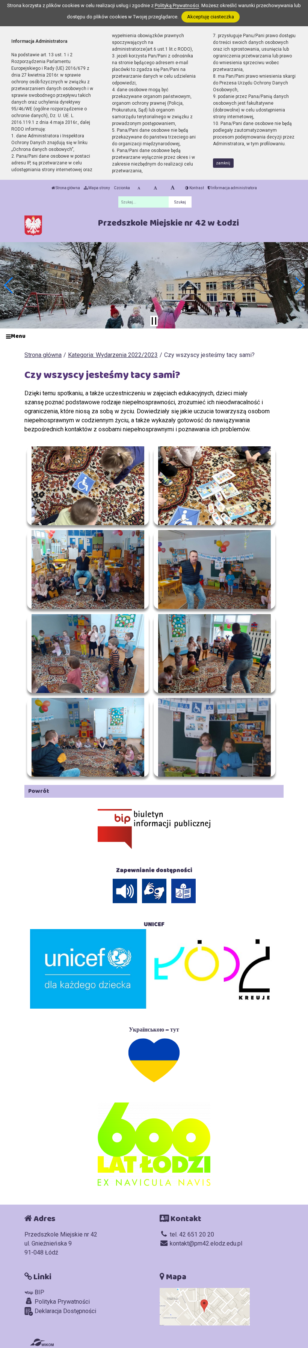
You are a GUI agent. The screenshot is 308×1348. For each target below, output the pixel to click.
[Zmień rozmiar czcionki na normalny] (139, 188)
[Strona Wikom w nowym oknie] (42, 1342)
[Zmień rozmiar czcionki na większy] (155, 188)
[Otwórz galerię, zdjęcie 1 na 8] (88, 485)
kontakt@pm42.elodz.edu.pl (205, 1243)
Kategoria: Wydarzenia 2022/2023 (113, 354)
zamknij (223, 163)
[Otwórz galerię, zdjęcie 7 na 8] (88, 737)
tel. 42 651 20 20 (191, 1234)
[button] (9, 285)
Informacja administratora (233, 188)
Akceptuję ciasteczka (210, 17)
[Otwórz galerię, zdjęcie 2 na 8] (214, 485)
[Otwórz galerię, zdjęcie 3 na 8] (88, 569)
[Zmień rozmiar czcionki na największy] (172, 188)
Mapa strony (99, 188)
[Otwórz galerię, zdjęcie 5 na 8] (88, 653)
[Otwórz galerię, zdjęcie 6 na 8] (214, 653)
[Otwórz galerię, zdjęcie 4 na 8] (214, 569)
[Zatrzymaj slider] (154, 321)
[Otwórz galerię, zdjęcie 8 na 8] (214, 737)
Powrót (38, 791)
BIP (38, 1292)
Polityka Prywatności (61, 1301)
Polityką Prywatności (177, 5)
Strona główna (67, 188)
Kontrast (196, 188)
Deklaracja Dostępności (64, 1311)
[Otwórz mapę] (205, 1306)
